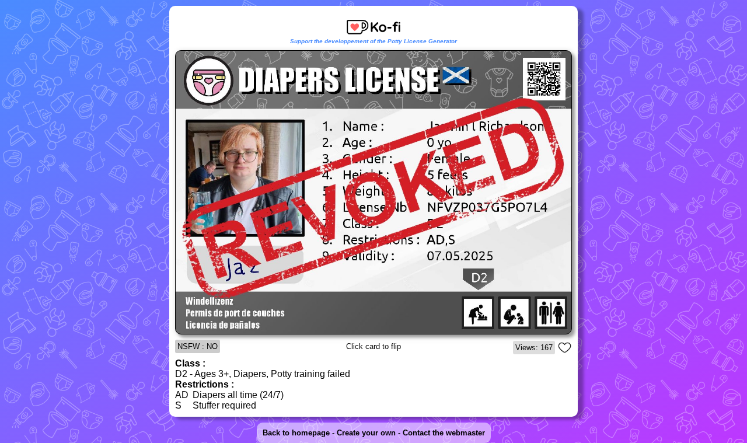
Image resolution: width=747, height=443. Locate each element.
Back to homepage (296, 432)
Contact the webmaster (444, 432)
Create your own (366, 432)
